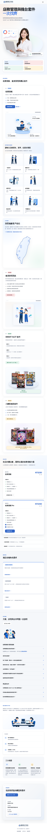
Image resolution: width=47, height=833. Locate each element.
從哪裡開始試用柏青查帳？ (9, 648)
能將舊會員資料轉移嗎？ (8, 678)
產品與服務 (19, 831)
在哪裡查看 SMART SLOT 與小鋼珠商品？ (12, 688)
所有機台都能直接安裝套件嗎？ (10, 692)
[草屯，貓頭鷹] (21, 247)
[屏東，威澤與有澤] (19, 257)
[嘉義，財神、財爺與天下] (19, 251)
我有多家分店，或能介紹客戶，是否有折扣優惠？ (14, 664)
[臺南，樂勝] (17, 255)
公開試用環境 (24, 651)
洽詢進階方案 (9, 531)
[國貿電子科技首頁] (8, 1)
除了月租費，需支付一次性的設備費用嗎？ (12, 660)
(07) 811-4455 (7, 623)
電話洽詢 (18, 106)
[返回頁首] (23, 825)
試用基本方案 (9, 495)
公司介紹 (24, 831)
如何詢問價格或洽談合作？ (9, 696)
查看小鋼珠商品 (11, 419)
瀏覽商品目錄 (8, 607)
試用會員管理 (10, 295)
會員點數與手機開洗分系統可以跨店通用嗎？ (13, 673)
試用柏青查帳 (10, 106)
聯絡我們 (28, 831)
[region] (23, 380)
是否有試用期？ (6, 656)
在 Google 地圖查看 (13, 814)
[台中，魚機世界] (21, 245)
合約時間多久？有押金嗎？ (9, 669)
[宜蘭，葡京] (29, 240)
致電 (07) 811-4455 (12, 795)
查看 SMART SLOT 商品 (12, 362)
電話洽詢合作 (8, 590)
